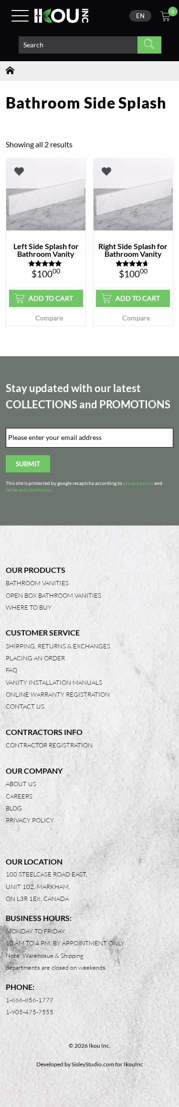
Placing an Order (35, 658)
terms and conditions (28, 490)
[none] (140, 16)
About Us (21, 784)
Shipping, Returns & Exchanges (58, 646)
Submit (28, 464)
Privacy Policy (30, 820)
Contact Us (25, 706)
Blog (14, 808)
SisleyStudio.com (93, 1064)
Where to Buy (29, 607)
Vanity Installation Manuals (54, 682)
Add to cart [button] (51, 298)
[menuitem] (140, 16)
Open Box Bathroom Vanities (53, 595)
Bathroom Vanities (37, 583)
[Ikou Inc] (61, 16)
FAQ (11, 670)
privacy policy (138, 483)
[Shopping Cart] (165, 17)
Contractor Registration (49, 745)
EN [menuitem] (140, 16)
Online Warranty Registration (58, 694)
